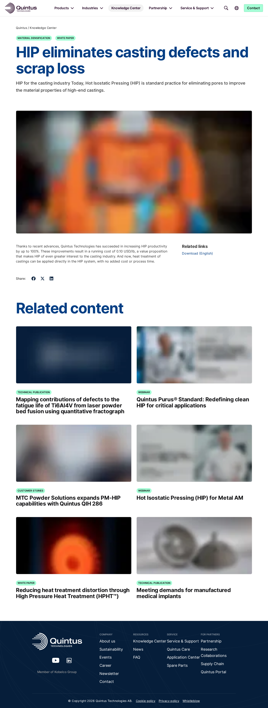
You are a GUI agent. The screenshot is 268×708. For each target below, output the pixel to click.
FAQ (136, 657)
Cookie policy (145, 701)
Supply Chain (212, 664)
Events (105, 657)
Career (105, 665)
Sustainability (111, 649)
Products (61, 8)
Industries (90, 8)
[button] (33, 278)
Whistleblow (191, 701)
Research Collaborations (214, 652)
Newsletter (109, 673)
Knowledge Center (125, 8)
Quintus (21, 28)
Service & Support (194, 8)
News (138, 649)
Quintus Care (178, 649)
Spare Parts (177, 665)
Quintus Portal (213, 672)
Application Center (183, 657)
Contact (106, 681)
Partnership (158, 8)
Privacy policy (169, 701)
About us (107, 641)
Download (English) (197, 253)
